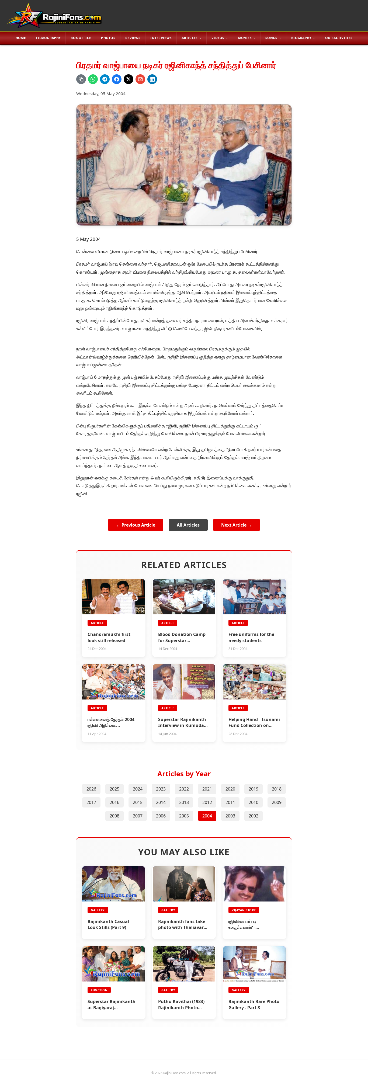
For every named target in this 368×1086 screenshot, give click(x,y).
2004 (207, 816)
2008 (114, 816)
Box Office (81, 38)
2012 (207, 802)
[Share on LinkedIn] (152, 79)
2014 (161, 802)
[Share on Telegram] (105, 79)
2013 (184, 802)
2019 (253, 789)
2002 (253, 816)
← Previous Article (135, 525)
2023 (161, 789)
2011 (230, 802)
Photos (108, 38)
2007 (138, 816)
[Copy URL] (81, 79)
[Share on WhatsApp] (93, 79)
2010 (253, 802)
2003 (230, 816)
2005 (184, 816)
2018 (277, 789)
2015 (138, 802)
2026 (91, 789)
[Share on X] (128, 79)
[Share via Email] (140, 79)
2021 (207, 789)
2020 (230, 789)
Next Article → (236, 525)
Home (21, 38)
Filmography (48, 38)
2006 (161, 816)
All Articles (188, 525)
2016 (114, 802)
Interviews (161, 38)
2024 (138, 789)
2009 (277, 802)
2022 (184, 789)
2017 (91, 802)
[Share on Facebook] (116, 79)
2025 (114, 789)
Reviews (132, 38)
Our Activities (338, 38)
